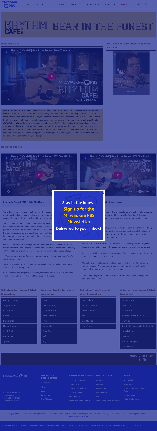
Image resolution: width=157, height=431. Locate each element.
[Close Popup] (102, 192)
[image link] (78, 215)
